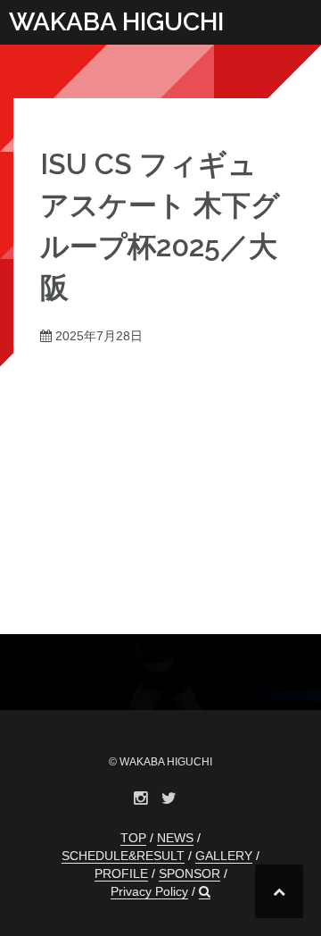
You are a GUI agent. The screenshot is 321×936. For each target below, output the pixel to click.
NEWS (175, 838)
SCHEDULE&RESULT (123, 855)
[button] (204, 891)
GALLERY (223, 855)
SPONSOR (189, 873)
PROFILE (121, 873)
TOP (133, 838)
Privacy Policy (149, 891)
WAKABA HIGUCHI (116, 22)
